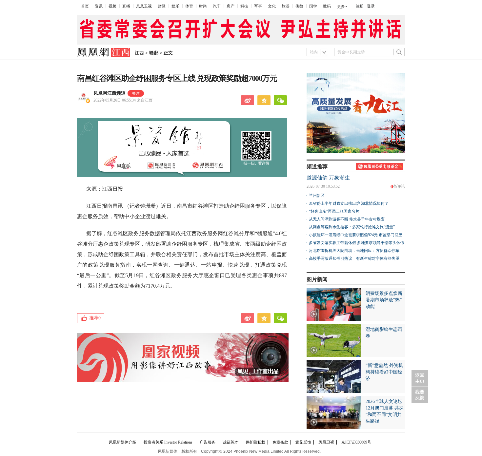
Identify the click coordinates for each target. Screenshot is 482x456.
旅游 (286, 6)
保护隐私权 (255, 442)
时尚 (203, 6)
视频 (112, 6)
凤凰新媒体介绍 (122, 442)
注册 (360, 6)
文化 (272, 6)
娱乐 (175, 6)
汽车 (217, 6)
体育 (189, 6)
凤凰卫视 (144, 6)
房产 (230, 6)
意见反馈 (303, 442)
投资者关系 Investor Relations (168, 442)
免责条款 (280, 442)
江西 (139, 52)
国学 (313, 6)
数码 (327, 6)
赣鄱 (153, 52)
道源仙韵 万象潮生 (328, 177)
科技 (244, 6)
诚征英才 (230, 442)
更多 (341, 6)
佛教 (299, 6)
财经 (162, 6)
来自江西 (122, 100)
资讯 (99, 6)
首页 (85, 6)
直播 (126, 6)
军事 (258, 6)
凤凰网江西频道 (109, 93)
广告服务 (207, 442)
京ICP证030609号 (356, 442)
